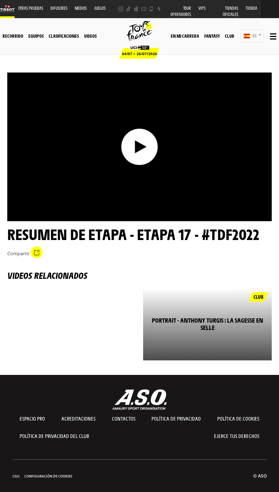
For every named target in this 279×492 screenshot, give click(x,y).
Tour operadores (180, 11)
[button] (252, 36)
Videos (90, 36)
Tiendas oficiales (230, 11)
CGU (16, 476)
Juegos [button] (100, 8)
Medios (81, 8)
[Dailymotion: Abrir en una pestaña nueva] (136, 9)
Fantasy (212, 36)
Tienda (251, 8)
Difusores (59, 8)
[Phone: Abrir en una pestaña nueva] (151, 9)
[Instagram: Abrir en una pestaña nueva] (121, 9)
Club (229, 36)
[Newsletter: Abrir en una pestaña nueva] (143, 9)
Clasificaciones (64, 36)
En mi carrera (185, 36)
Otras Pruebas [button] (30, 8)
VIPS (202, 8)
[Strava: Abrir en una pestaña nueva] (159, 9)
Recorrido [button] (13, 36)
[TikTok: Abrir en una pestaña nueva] (128, 9)
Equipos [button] (36, 36)
